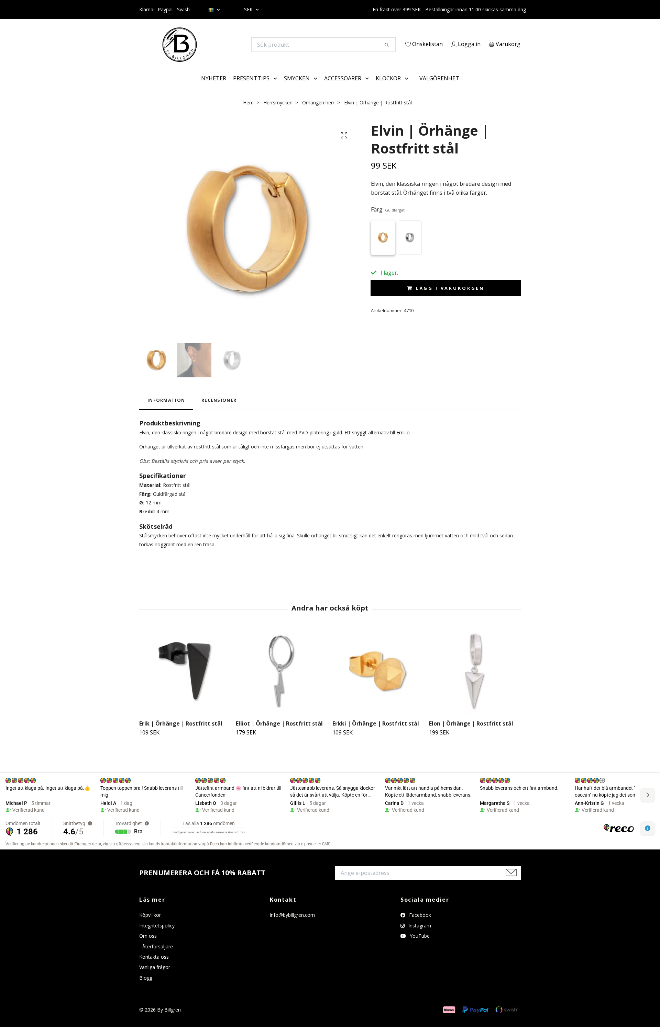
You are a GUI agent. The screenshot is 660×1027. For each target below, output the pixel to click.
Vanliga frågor (154, 977)
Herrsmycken (278, 112)
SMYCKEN (297, 88)
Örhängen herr (318, 112)
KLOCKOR (388, 88)
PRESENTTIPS (251, 88)
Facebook (419, 925)
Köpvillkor (150, 925)
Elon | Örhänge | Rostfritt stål (471, 733)
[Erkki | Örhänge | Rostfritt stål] (378, 681)
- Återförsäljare (156, 956)
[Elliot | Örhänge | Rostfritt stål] (281, 681)
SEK (249, 9)
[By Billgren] (235, 44)
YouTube (419, 946)
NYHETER (213, 88)
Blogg (145, 987)
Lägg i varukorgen (450, 298)
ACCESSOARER (342, 88)
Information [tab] (166, 410)
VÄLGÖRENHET (439, 88)
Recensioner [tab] (218, 410)
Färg (388, 219)
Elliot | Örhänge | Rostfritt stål (279, 733)
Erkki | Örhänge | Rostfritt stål (375, 733)
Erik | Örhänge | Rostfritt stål (180, 733)
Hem (248, 112)
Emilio (403, 442)
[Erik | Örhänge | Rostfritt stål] (185, 681)
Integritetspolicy (157, 935)
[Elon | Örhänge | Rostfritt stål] (474, 681)
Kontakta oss (154, 966)
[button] (277, 88)
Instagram (419, 935)
